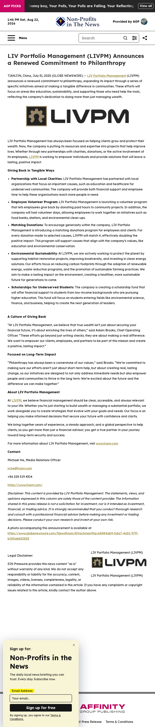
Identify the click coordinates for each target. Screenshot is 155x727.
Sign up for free (40, 707)
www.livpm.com (107, 443)
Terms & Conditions (119, 722)
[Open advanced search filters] (134, 38)
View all (146, 6)
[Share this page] (144, 38)
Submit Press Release (86, 722)
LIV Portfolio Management (106, 76)
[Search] (125, 38)
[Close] (74, 645)
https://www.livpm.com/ (25, 485)
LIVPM (34, 157)
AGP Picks (12, 6)
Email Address (22, 691)
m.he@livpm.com (20, 468)
